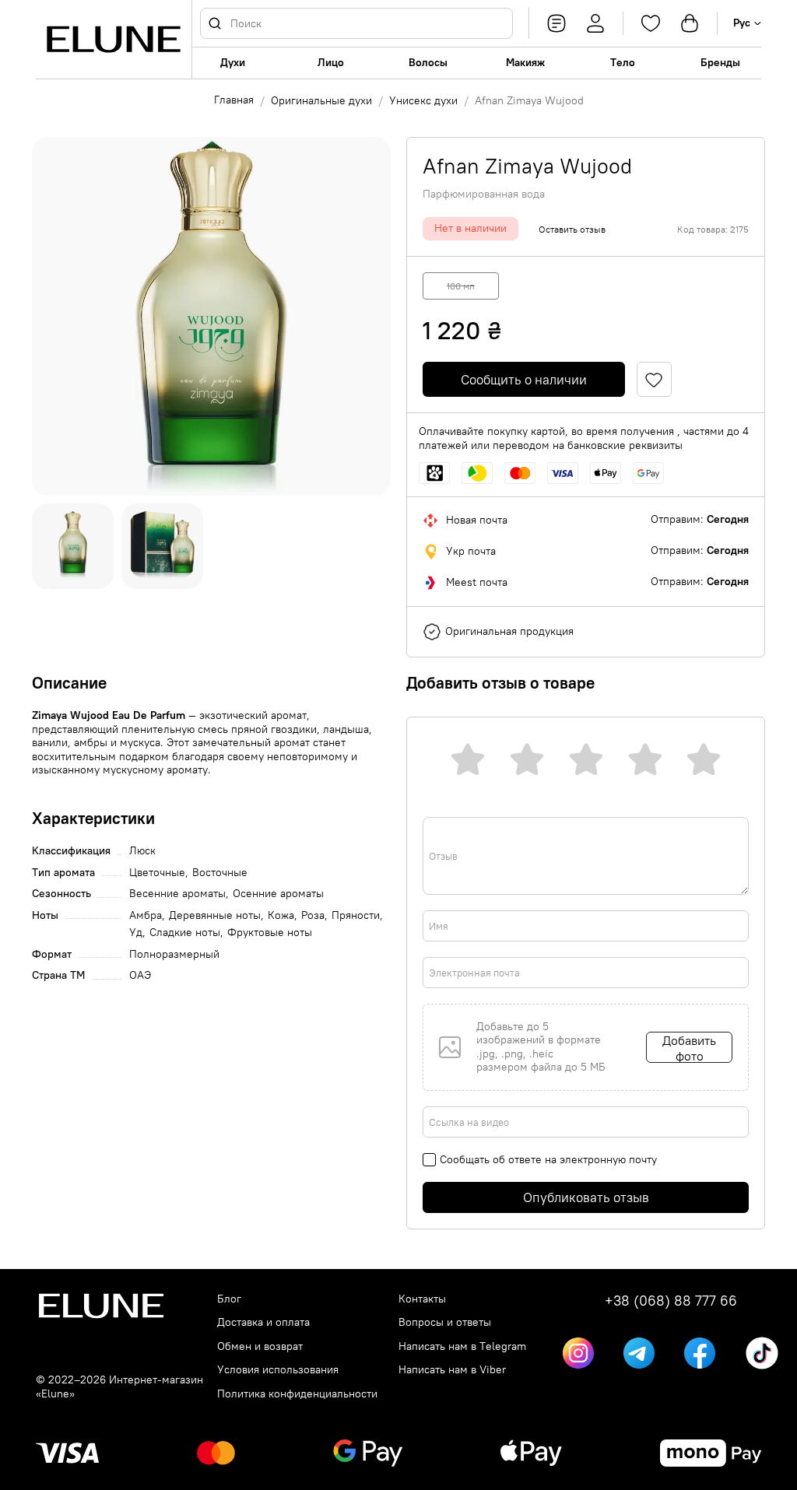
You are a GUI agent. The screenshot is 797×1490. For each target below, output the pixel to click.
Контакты (422, 1299)
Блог (229, 1299)
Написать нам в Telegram (462, 1346)
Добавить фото (689, 1047)
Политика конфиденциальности (297, 1394)
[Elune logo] (113, 39)
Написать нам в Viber (452, 1369)
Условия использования (278, 1369)
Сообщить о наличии (524, 379)
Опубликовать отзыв (586, 1197)
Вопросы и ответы (444, 1322)
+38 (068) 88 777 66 (671, 1300)
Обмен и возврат (260, 1346)
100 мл (461, 286)
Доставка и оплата (263, 1322)
